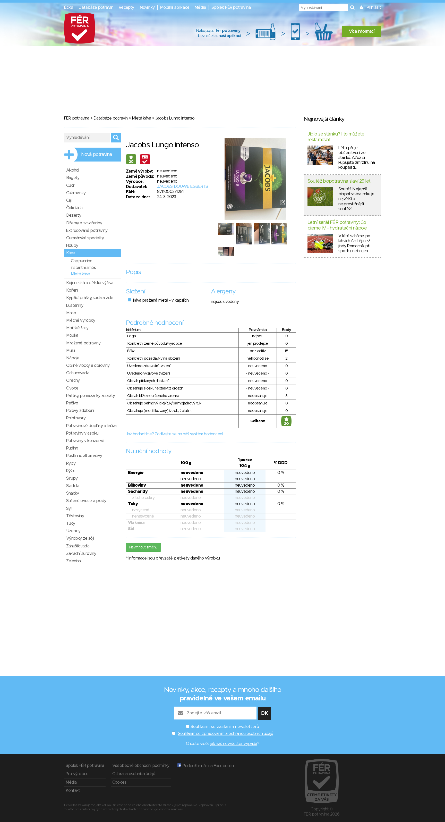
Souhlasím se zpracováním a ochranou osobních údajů (225, 734)
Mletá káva (141, 118)
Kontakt (73, 791)
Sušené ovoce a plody (86, 501)
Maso (71, 313)
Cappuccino (81, 261)
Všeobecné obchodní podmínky (140, 766)
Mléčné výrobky (80, 320)
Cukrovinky (75, 193)
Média (200, 7)
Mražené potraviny (83, 343)
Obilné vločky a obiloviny (87, 365)
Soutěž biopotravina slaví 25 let (338, 181)
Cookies (119, 782)
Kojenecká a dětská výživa (89, 283)
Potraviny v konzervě (85, 441)
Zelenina (73, 561)
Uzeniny (73, 531)
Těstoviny (75, 516)
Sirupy (72, 478)
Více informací (361, 31)
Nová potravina (96, 154)
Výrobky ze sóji (80, 538)
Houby (72, 245)
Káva (70, 253)
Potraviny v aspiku (82, 433)
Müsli (70, 351)
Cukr (70, 185)
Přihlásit (373, 7)
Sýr (69, 508)
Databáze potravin (96, 7)
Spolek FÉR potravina (231, 7)
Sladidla (72, 486)
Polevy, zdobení (80, 411)
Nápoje (72, 358)
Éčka (68, 7)
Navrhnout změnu (143, 547)
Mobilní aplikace (174, 7)
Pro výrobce (77, 774)
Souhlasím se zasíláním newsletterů (225, 727)
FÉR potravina (76, 118)
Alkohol (72, 170)
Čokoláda (74, 208)
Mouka (72, 335)
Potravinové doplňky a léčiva (91, 426)
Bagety (72, 178)
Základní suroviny (81, 554)
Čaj (69, 200)
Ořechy (73, 380)
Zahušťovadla (77, 546)
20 (131, 162)
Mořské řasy (77, 328)
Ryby (70, 463)
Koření (72, 290)
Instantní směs (83, 268)
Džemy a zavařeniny (84, 223)
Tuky (70, 523)
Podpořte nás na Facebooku (207, 766)
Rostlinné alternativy (84, 456)
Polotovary (75, 418)
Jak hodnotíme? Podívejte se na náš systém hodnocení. (174, 434)
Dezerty (73, 215)
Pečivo (72, 403)
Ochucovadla (77, 373)
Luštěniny (74, 305)
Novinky (147, 7)
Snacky (72, 493)
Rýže (70, 471)
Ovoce (72, 388)
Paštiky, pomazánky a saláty (90, 396)
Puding (72, 448)
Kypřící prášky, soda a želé (89, 298)
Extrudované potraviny (86, 230)
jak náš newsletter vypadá (233, 744)
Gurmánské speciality (85, 238)
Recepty (126, 7)
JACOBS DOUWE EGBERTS (182, 186)
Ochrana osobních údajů (133, 774)
